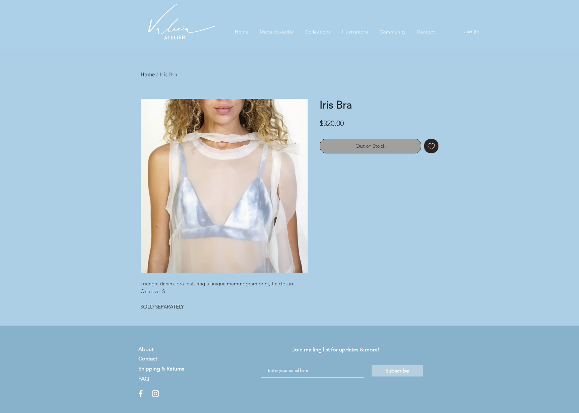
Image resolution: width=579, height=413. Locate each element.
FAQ (143, 378)
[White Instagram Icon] (155, 393)
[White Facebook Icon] (140, 393)
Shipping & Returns (161, 368)
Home (147, 74)
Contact (147, 358)
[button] (318, 31)
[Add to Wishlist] (431, 146)
